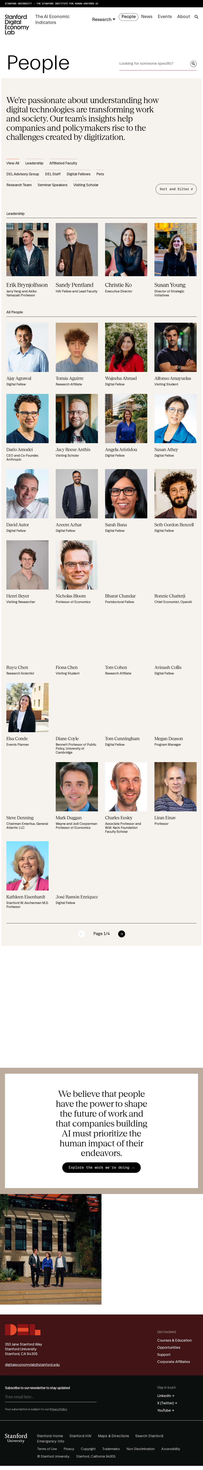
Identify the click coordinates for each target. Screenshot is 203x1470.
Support (163, 1354)
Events (165, 16)
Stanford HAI (81, 1436)
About (183, 16)
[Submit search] (193, 64)
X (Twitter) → (167, 1403)
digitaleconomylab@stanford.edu (32, 1365)
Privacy (69, 1449)
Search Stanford (149, 1436)
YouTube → (165, 1410)
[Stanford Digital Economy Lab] (17, 24)
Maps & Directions (113, 1436)
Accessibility (170, 1449)
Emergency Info (50, 1441)
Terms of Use (47, 1449)
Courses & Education (174, 1340)
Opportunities (168, 1347)
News (146, 16)
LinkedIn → (165, 1396)
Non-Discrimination (140, 1449)
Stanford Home (50, 1436)
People (129, 16)
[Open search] (196, 17)
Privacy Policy (58, 1409)
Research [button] (102, 19)
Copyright (88, 1449)
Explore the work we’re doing (100, 1167)
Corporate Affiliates (173, 1362)
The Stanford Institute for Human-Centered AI (67, 4)
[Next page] (121, 933)
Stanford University (18, 4)
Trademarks (111, 1449)
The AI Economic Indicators (52, 19)
